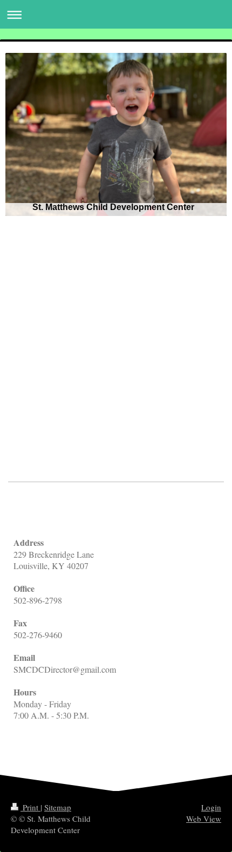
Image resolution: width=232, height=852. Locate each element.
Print (30, 807)
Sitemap (57, 807)
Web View (203, 818)
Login (211, 807)
